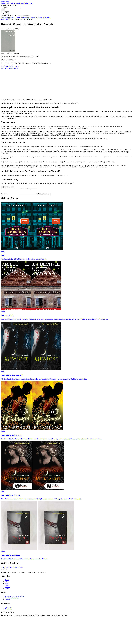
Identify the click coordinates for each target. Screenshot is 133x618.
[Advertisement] (66, 83)
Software (21, 3)
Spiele (16, 3)
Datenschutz (8, 609)
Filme (8, 3)
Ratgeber (31, 3)
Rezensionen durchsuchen (9, 5)
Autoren (7, 599)
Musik (12, 3)
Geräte (26, 3)
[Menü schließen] (7, 13)
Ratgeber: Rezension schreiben (14, 596)
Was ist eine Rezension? (12, 598)
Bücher (3, 3)
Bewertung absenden (44, 194)
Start (2, 19)
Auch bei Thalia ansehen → (9, 68)
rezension (5, 1)
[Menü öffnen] (3, 9)
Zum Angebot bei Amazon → (10, 66)
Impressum (8, 607)
